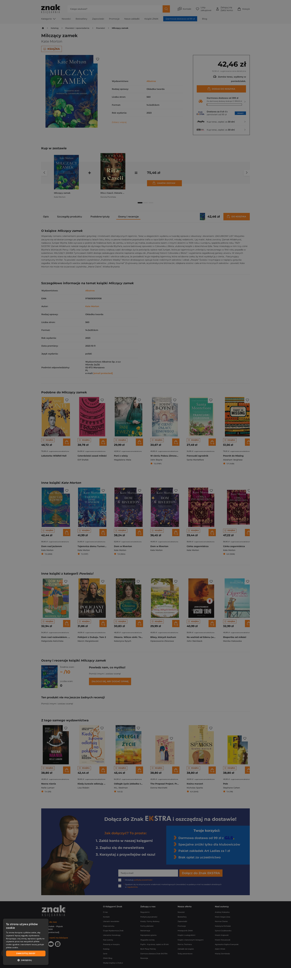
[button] (25, 960)
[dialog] (25, 942)
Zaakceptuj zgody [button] (25, 953)
